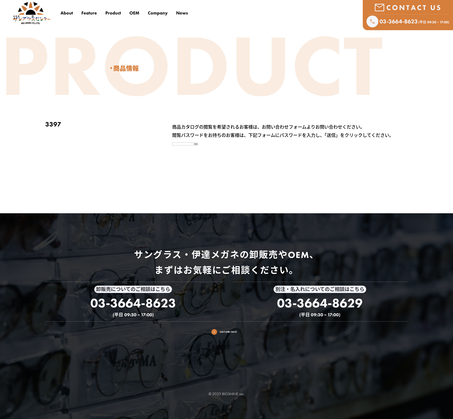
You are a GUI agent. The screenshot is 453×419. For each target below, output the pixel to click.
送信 (195, 144)
